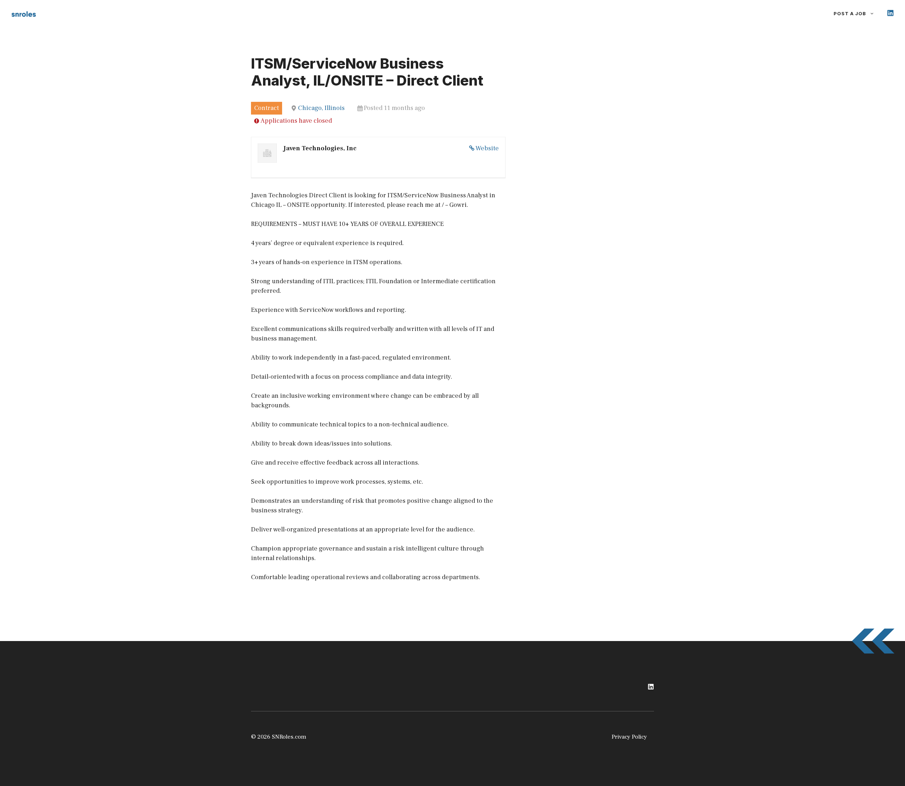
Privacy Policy (629, 737)
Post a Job (850, 13)
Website (487, 148)
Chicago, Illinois (321, 108)
